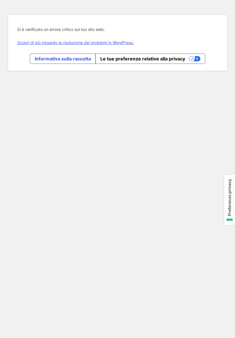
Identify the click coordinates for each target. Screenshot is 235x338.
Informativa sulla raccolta (63, 59)
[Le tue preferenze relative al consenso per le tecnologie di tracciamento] (229, 199)
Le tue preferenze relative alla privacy (142, 59)
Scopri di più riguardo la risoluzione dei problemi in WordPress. (75, 42)
